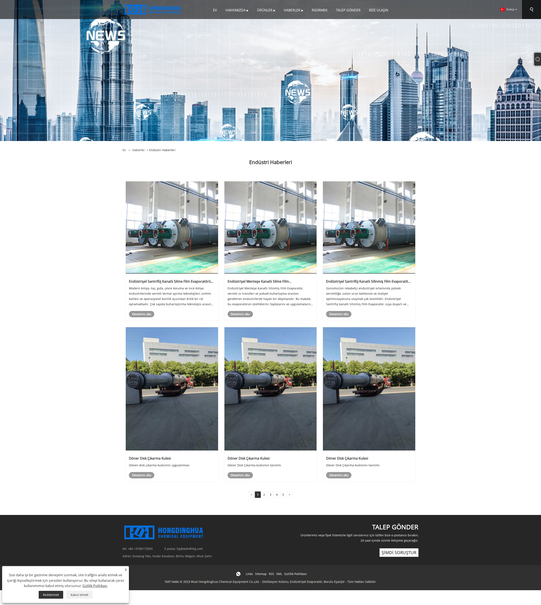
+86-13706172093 (140, 549)
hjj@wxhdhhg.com (190, 549)
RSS (271, 574)
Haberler (138, 150)
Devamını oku (141, 314)
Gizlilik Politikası (295, 574)
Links (249, 574)
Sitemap (261, 574)
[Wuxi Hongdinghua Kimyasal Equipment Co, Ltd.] (153, 9)
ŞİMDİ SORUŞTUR (399, 552)
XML (279, 574)
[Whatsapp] (238, 574)
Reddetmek (51, 595)
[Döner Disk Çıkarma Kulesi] (172, 389)
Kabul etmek (79, 595)
